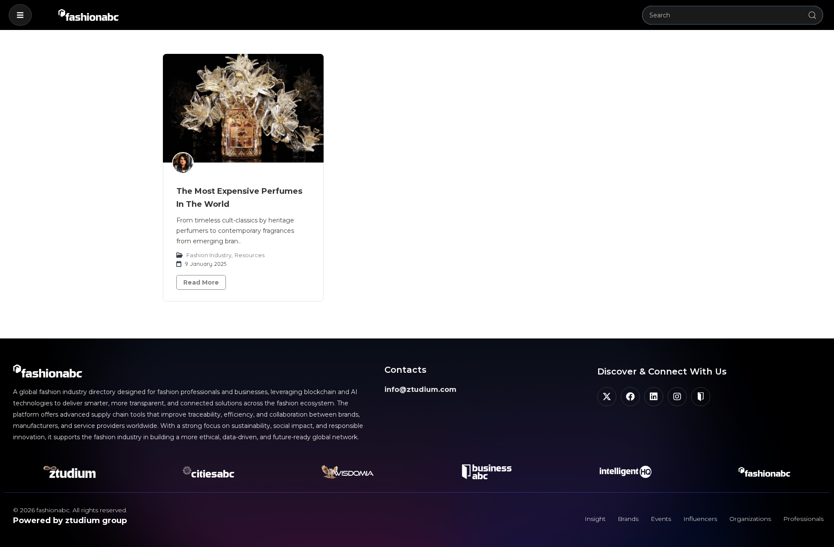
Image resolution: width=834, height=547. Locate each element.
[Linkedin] (653, 396)
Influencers (700, 519)
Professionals (803, 519)
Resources (250, 255)
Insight (595, 519)
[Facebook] (630, 396)
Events (661, 519)
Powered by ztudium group (70, 520)
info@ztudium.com (420, 389)
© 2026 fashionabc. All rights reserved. (70, 510)
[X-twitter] (606, 396)
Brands (628, 519)
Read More (201, 282)
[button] (20, 15)
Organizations (750, 519)
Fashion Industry (209, 255)
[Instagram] (677, 396)
